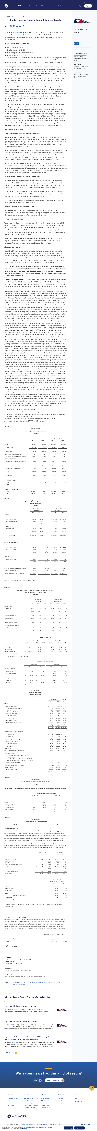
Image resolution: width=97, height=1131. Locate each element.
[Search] (84, 2)
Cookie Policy (26, 1128)
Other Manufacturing (37, 982)
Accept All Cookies (79, 1127)
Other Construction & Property (52, 982)
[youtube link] (82, 1124)
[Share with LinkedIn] (11, 26)
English (76, 43)
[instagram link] (89, 1124)
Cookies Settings (68, 1127)
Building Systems (17, 982)
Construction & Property (19, 984)
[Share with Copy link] (23, 26)
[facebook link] (85, 1124)
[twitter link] (75, 1124)
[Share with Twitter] (14, 26)
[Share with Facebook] (17, 26)
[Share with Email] (20, 26)
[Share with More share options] (26, 26)
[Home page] (13, 6)
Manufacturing (27, 982)
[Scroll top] (91, 1088)
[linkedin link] (78, 1124)
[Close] (94, 1128)
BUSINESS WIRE (16, 32)
